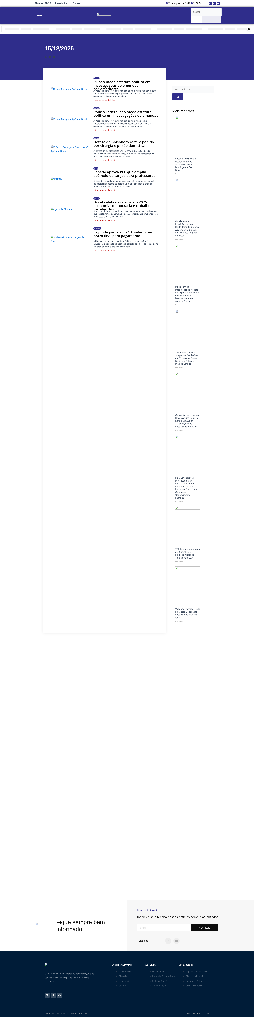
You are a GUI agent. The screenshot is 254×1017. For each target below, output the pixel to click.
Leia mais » (179, 174)
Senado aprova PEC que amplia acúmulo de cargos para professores (124, 174)
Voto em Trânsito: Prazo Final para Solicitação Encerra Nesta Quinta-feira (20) (187, 613)
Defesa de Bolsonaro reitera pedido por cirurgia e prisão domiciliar (123, 143)
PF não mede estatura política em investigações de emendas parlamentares (122, 85)
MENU (40, 15)
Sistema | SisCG (43, 3)
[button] (46, 57)
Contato (77, 3)
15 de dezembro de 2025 (104, 100)
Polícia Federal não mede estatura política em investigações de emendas (125, 113)
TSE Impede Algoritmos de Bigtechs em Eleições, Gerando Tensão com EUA (187, 553)
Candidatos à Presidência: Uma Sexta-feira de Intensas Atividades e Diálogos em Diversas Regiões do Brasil (187, 228)
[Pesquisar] (196, 19)
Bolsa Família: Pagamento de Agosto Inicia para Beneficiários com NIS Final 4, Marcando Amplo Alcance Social (187, 294)
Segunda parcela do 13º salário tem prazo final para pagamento (123, 234)
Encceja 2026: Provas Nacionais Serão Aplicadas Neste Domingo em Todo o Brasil (186, 164)
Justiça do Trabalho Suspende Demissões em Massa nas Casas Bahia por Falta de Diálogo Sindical (186, 358)
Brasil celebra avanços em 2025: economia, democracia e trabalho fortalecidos (122, 205)
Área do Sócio (62, 3)
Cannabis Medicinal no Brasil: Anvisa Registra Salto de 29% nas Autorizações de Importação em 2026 (187, 421)
